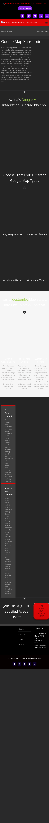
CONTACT (21, 639)
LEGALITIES (21, 644)
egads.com (42, 647)
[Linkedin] (41, 16)
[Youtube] (29, 16)
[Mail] (47, 16)
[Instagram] (35, 16)
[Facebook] (22, 16)
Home (38, 31)
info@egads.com (40, 645)
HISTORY (21, 629)
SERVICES (21, 634)
